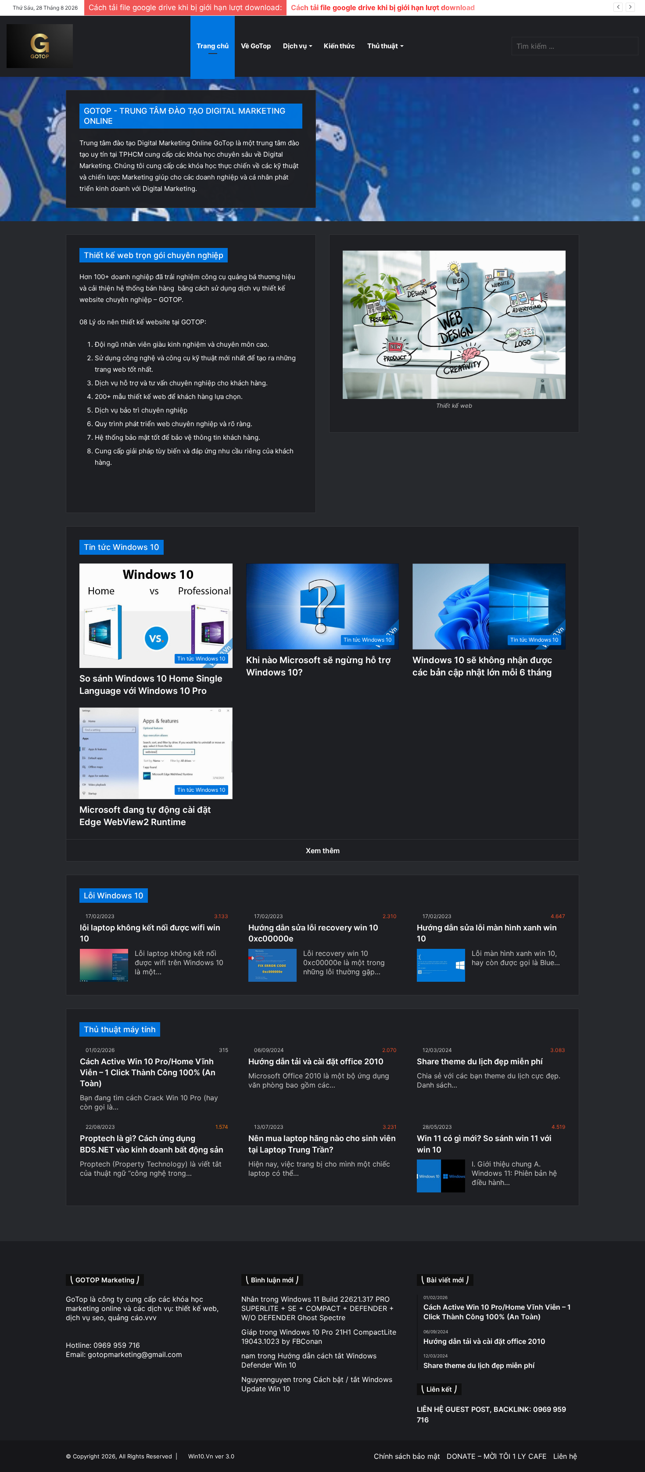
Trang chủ (213, 46)
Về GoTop (256, 46)
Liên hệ (565, 1456)
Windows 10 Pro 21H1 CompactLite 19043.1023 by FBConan (318, 1337)
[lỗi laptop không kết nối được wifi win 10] (104, 965)
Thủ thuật (382, 46)
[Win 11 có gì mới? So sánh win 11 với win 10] (441, 1176)
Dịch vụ (295, 46)
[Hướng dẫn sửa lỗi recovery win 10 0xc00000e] (272, 965)
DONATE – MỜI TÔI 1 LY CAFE (497, 1456)
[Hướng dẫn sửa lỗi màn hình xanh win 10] (441, 965)
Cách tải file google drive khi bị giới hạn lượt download (383, 7)
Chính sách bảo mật (407, 1456)
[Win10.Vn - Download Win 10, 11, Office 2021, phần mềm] (40, 46)
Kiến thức (339, 46)
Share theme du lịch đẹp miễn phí (480, 1061)
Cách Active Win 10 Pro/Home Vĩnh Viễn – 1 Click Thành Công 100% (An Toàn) (147, 1072)
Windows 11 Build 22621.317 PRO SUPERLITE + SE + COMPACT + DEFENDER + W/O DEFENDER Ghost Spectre (317, 1308)
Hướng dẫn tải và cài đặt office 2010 (315, 1061)
